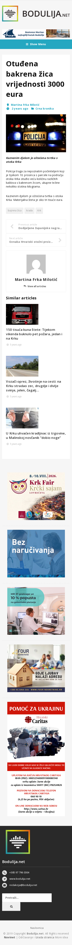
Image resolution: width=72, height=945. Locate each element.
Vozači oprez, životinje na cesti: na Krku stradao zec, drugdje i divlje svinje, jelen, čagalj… (33, 385)
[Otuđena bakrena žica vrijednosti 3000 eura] (36, 133)
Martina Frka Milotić (25, 105)
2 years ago (19, 108)
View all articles (36, 286)
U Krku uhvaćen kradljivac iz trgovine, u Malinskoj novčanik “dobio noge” (36, 435)
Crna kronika (45, 108)
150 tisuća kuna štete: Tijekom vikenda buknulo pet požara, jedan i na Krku (34, 334)
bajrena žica (15, 210)
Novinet (9, 937)
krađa (29, 210)
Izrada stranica (45, 937)
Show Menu (38, 44)
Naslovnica (37, 928)
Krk (39, 210)
